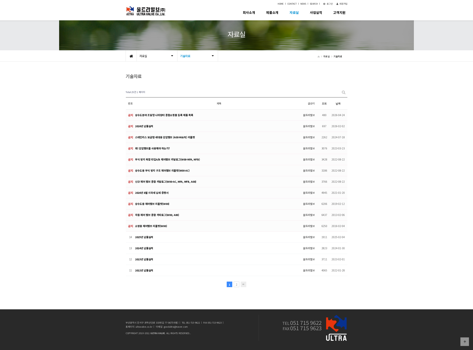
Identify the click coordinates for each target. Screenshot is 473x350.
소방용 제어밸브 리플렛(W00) (151, 226)
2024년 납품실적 (144, 248)
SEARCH (314, 3)
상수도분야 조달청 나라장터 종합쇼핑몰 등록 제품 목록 (164, 115)
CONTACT (292, 3)
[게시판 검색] (343, 92)
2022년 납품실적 (144, 270)
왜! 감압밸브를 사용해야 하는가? (152, 148)
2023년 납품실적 (144, 259)
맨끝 (243, 284)
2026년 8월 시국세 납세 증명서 (152, 193)
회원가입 (343, 3)
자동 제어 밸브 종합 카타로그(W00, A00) (157, 215)
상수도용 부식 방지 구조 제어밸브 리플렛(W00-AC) (162, 170)
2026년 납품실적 (144, 126)
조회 (324, 103)
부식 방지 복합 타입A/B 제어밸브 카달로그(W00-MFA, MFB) (167, 159)
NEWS (303, 3)
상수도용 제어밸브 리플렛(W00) (152, 204)
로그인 (329, 3)
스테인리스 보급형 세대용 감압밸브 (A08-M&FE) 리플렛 (165, 137)
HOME (281, 3)
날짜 (338, 103)
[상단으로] (464, 341)
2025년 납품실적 (144, 237)
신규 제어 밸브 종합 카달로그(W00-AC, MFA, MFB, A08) (165, 181)
